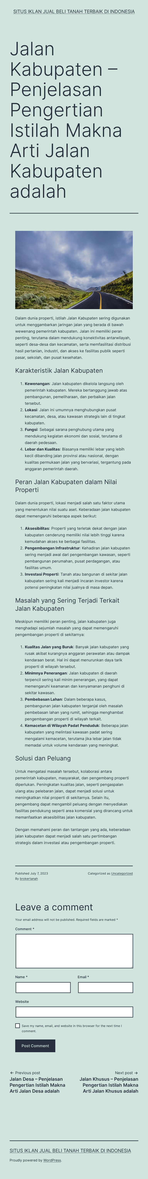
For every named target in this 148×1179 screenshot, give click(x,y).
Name (21, 977)
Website (22, 1002)
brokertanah (29, 878)
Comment (24, 929)
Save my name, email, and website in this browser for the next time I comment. (72, 1028)
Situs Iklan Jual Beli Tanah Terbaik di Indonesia (74, 11)
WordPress (52, 1160)
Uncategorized (122, 873)
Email (83, 977)
